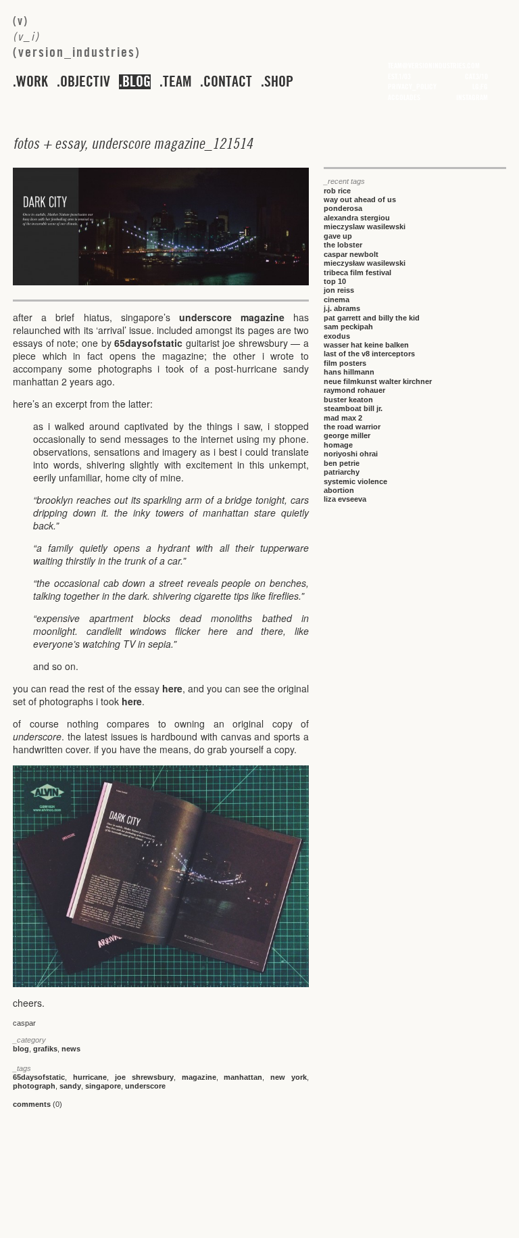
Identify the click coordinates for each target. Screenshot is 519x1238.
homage (338, 445)
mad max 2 (343, 418)
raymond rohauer (354, 390)
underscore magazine (236, 317)
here (172, 688)
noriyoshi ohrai (351, 454)
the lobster (343, 245)
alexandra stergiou (357, 218)
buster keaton (348, 400)
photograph (34, 1086)
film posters (345, 363)
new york (288, 1077)
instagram (472, 97)
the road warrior (352, 427)
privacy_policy (412, 86)
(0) (37, 1104)
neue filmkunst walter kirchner (378, 381)
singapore (103, 1086)
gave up (338, 236)
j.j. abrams (342, 308)
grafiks (45, 1049)
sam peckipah (348, 327)
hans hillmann (349, 372)
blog (136, 81)
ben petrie (342, 463)
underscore (145, 1086)
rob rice (337, 191)
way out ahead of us (360, 199)
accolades (404, 97)
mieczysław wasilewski (364, 263)
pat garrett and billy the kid (372, 318)
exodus (337, 336)
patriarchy (342, 472)
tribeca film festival (357, 272)
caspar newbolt (351, 254)
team (177, 81)
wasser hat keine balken (366, 345)
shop (278, 81)
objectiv (85, 81)
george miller (347, 435)
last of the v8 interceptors (369, 354)
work (32, 81)
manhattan (243, 1077)
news (70, 1049)
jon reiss (339, 290)
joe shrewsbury (144, 1077)
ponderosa (343, 208)
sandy (70, 1086)
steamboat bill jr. (353, 408)
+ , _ (133, 143)
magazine (199, 1077)
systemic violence (355, 481)
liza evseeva (345, 499)
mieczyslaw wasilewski (364, 226)
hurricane (90, 1077)
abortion (339, 490)
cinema (336, 299)
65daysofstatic (148, 343)
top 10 (335, 281)
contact (227, 81)
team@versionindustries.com (434, 65)
